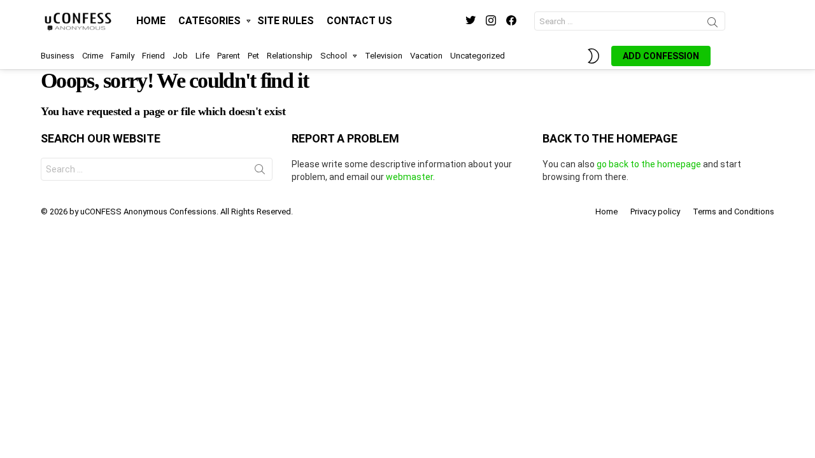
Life (202, 55)
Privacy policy (655, 211)
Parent (228, 55)
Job (180, 55)
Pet (253, 55)
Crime (92, 55)
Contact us (359, 21)
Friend (153, 55)
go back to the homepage (649, 164)
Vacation (426, 55)
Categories (209, 21)
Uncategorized (477, 55)
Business (57, 55)
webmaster (409, 177)
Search (712, 24)
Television (383, 55)
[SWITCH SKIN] (593, 56)
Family (122, 55)
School (333, 55)
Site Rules (285, 21)
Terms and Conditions (733, 211)
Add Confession (661, 56)
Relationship (290, 55)
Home (151, 21)
